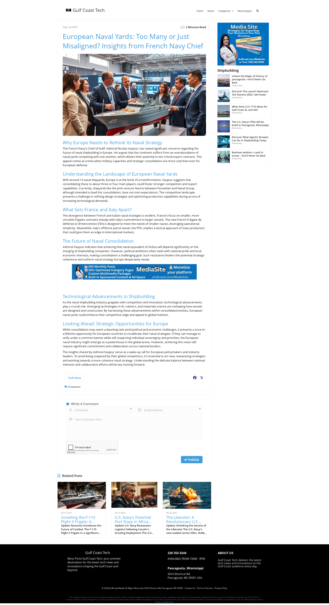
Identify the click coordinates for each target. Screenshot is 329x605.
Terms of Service (205, 588)
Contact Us (190, 588)
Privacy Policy (220, 588)
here (171, 602)
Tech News (74, 378)
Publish (193, 460)
